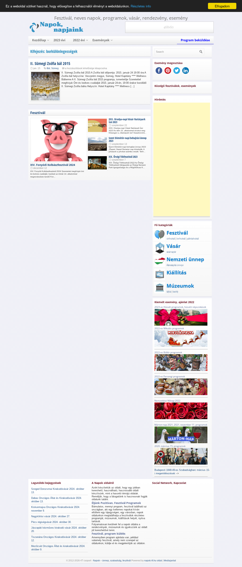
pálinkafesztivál (193, 238)
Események (100, 40)
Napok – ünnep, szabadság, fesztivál (112, 560)
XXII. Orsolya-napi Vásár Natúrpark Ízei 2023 (127, 120)
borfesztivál (181, 238)
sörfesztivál (171, 238)
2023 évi (59, 40)
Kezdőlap (39, 40)
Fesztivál (37, 112)
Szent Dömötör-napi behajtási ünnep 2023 (128, 139)
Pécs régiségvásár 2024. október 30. (51, 522)
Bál (48, 68)
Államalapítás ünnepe (175, 265)
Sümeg (55, 68)
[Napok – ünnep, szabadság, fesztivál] (56, 32)
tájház (169, 291)
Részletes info (141, 6)
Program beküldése (195, 40)
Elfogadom (222, 6)
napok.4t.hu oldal (153, 560)
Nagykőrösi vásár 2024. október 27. (50, 516)
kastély (175, 291)
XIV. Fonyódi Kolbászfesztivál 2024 (52, 165)
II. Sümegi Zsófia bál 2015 (50, 63)
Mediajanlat (170, 560)
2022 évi (79, 40)
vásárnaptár (171, 251)
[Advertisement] (181, 159)
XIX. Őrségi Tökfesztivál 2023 (123, 156)
